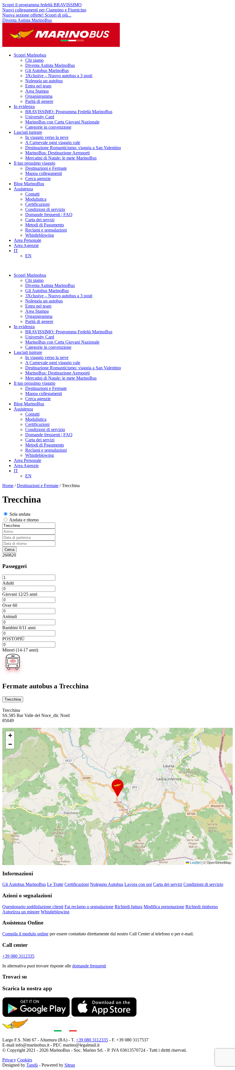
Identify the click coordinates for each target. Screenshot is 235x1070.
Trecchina (13, 699)
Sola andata (19, 514)
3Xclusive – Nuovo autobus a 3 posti (58, 75)
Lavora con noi (138, 884)
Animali (9, 616)
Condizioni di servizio (45, 209)
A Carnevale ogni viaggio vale (52, 142)
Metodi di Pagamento (44, 224)
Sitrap (69, 1065)
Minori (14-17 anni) (20, 649)
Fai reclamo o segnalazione (88, 906)
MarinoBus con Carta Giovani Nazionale (62, 121)
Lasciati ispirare (28, 132)
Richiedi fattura (128, 906)
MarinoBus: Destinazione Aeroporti (57, 152)
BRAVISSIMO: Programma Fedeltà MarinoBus (68, 111)
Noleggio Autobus (106, 884)
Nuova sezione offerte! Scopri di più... (36, 15)
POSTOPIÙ (13, 638)
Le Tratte (55, 884)
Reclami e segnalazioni (46, 230)
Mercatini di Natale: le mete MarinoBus (61, 158)
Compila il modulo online (25, 933)
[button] (117, 787)
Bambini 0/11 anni (19, 627)
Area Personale (27, 240)
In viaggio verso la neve (46, 137)
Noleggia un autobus (44, 80)
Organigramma (38, 96)
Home (7, 485)
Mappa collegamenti (43, 173)
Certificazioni (37, 204)
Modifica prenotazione (164, 906)
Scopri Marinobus (30, 55)
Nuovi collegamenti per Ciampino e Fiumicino (44, 9)
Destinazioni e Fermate (46, 168)
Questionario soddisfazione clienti (32, 906)
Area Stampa (37, 91)
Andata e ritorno (24, 519)
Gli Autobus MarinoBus (47, 70)
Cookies (24, 1059)
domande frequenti (89, 965)
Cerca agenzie (38, 178)
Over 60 (9, 605)
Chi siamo (34, 60)
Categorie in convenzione (48, 127)
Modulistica (35, 199)
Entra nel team (38, 85)
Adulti (8, 583)
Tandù (32, 1065)
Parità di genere (39, 101)
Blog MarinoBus (29, 183)
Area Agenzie (26, 245)
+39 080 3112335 (18, 956)
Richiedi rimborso (201, 906)
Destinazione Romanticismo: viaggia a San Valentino (73, 147)
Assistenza (23, 188)
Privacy (9, 1059)
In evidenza (24, 106)
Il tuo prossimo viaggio (34, 163)
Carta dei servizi (39, 219)
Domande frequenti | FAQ (49, 214)
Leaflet (195, 862)
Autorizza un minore (21, 911)
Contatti (32, 194)
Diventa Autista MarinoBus (27, 20)
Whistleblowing (39, 235)
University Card (39, 116)
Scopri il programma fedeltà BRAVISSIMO (42, 4)
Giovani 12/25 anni (19, 594)
